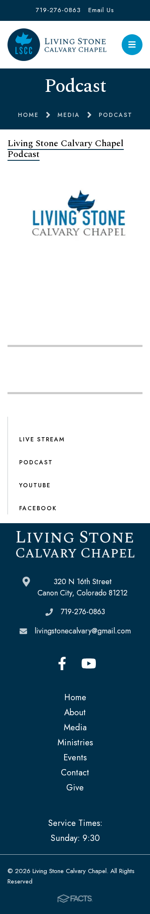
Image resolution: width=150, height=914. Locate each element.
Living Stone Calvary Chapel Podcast (66, 149)
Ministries (75, 742)
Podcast (36, 462)
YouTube (35, 485)
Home (75, 697)
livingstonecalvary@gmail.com (83, 630)
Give (75, 787)
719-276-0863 (58, 10)
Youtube (89, 663)
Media (75, 727)
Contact (75, 772)
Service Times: (75, 823)
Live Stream (42, 439)
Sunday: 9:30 (75, 838)
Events (75, 757)
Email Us (101, 10)
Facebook (38, 508)
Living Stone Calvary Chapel (57, 44)
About (75, 712)
